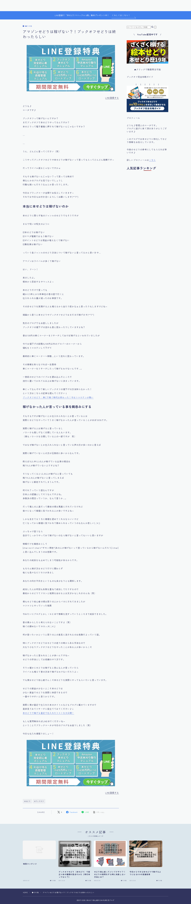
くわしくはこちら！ (121, 15)
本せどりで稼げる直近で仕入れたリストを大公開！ (48, 712)
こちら (152, 159)
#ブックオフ (39, 801)
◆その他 (28, 26)
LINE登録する (112, 97)
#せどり (27, 801)
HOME (25, 892)
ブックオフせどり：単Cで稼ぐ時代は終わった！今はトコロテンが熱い (58, 397)
